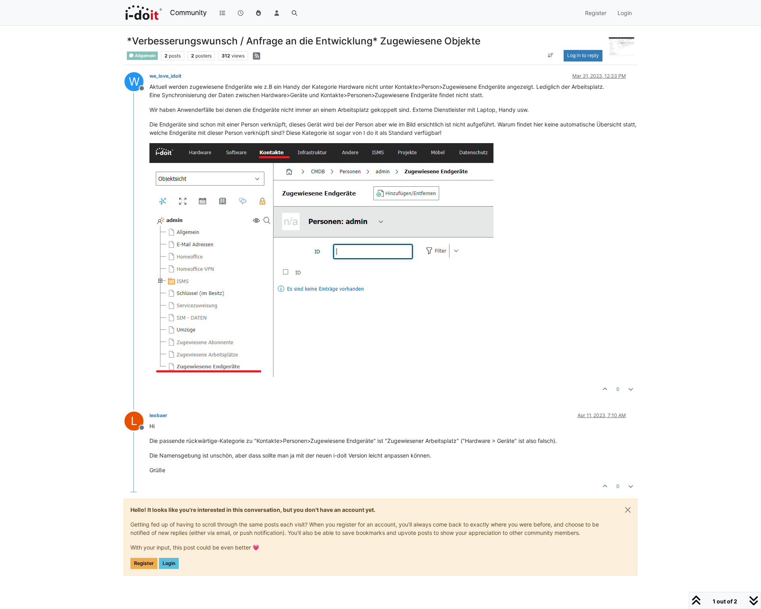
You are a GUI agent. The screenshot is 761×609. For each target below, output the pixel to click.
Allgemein (145, 55)
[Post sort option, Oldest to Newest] (550, 55)
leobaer (158, 415)
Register (144, 563)
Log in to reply (583, 55)
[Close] (628, 510)
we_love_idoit (165, 76)
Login (169, 563)
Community (188, 12)
